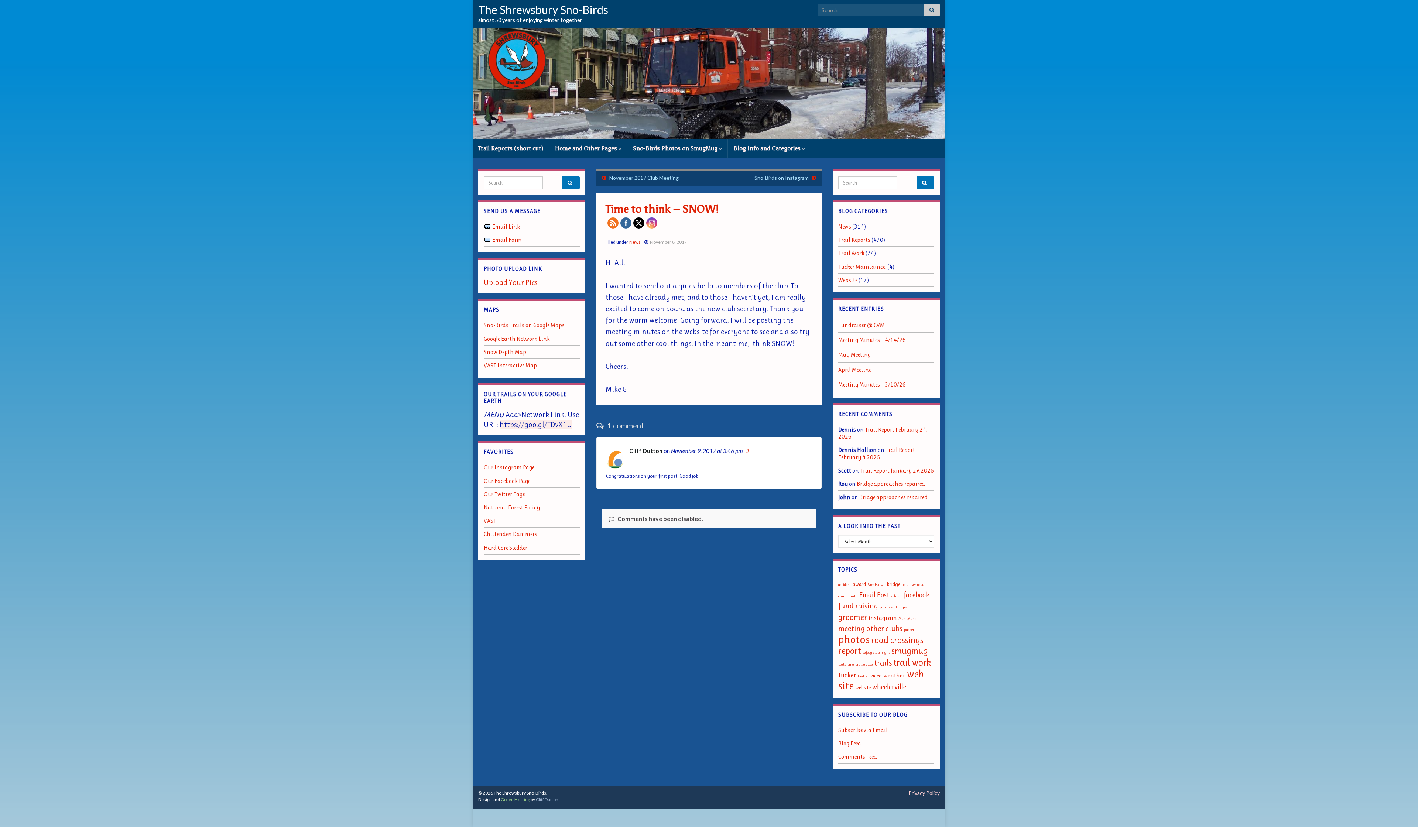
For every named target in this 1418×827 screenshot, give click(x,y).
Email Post (874, 595)
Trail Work (851, 253)
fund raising (858, 605)
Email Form (507, 239)
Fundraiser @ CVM (861, 325)
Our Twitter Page (504, 494)
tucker (847, 675)
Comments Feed (857, 756)
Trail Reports (854, 239)
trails (883, 663)
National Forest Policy (512, 507)
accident (844, 584)
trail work (912, 662)
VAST (490, 520)
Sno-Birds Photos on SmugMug (676, 148)
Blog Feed (849, 743)
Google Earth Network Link (517, 338)
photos (854, 639)
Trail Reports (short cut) (511, 148)
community (848, 596)
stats (842, 664)
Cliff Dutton (645, 450)
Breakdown (876, 584)
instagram (883, 617)
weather (894, 675)
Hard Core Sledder (505, 547)
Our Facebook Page (507, 480)
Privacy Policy (924, 793)
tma (850, 664)
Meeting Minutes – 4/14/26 (872, 339)
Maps (911, 618)
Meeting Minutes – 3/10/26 (872, 384)
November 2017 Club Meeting (644, 178)
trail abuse (864, 664)
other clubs (884, 628)
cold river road (913, 584)
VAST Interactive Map (510, 365)
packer (909, 629)
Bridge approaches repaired (891, 483)
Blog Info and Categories (767, 148)
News (635, 242)
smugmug (909, 650)
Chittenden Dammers (510, 534)
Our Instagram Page (509, 467)
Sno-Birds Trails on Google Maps (524, 325)
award (859, 584)
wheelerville (889, 687)
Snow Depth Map (505, 352)
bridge (893, 584)
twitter (863, 676)
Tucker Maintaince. (862, 266)
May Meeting (854, 354)
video (876, 676)
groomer (852, 617)
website (863, 687)
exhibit (896, 596)
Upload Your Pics (511, 282)
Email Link (506, 226)
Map (902, 618)
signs (886, 652)
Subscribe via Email (863, 730)
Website (847, 280)
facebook (916, 595)
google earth (890, 607)
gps (904, 607)
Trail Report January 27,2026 (897, 470)
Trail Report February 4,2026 (876, 453)
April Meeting (855, 369)
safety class (871, 652)
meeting (851, 628)
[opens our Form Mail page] (487, 239)
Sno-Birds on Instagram (781, 178)
